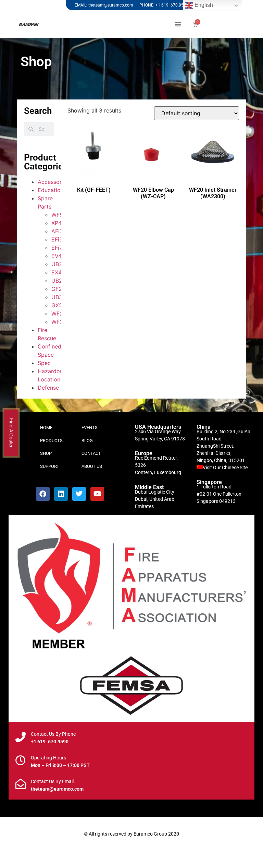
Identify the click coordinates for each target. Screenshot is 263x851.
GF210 (59, 288)
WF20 (58, 313)
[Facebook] (43, 494)
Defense (48, 387)
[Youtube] (97, 494)
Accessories (53, 181)
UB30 (58, 297)
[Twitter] (79, 494)
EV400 (59, 255)
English (203, 5)
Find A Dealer (11, 433)
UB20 (58, 264)
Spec (44, 362)
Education (51, 190)
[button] (178, 24)
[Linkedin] (61, 494)
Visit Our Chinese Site (225, 467)
